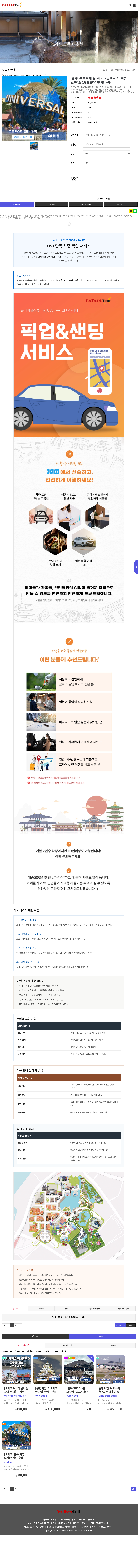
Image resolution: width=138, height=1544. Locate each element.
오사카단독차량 (110, 215)
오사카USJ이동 (87, 215)
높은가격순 (7, 1351)
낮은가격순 (19, 1351)
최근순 (63, 1351)
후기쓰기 (121, 1325)
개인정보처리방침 (67, 1519)
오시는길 (54, 1519)
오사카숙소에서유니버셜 (31, 217)
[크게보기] (34, 108)
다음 (36, 1336)
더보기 (131, 1325)
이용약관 (81, 1519)
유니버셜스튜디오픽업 (71, 215)
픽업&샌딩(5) (23, 1345)
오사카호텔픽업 (55, 215)
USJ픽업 (5, 215)
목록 (103, 1336)
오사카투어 (4, 217)
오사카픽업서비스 (124, 215)
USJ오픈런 (98, 215)
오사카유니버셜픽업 (40, 215)
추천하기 (120, 204)
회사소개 (45, 1519)
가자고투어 (46, 217)
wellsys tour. (67, 1530)
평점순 (38, 1351)
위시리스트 (86, 204)
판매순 (30, 1351)
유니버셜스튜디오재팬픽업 (20, 215)
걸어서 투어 (67, 1345)
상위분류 (112, 1345)
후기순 (46, 1351)
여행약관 (90, 1519)
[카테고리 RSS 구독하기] (133, 1489)
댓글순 (55, 1351)
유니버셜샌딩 (15, 217)
